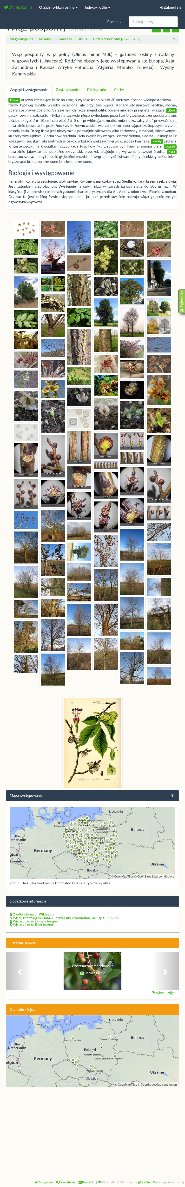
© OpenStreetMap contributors (154, 876)
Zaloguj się (172, 7)
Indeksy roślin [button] (96, 7)
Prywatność (67, 1182)
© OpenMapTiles (123, 876)
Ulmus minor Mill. (116, 39)
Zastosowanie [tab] (67, 89)
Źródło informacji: (33, 914)
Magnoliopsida (21, 39)
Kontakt (87, 1182)
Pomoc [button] (113, 21)
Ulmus (82, 39)
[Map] (92, 843)
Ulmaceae (64, 39)
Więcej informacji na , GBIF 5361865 (68, 918)
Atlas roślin (20, 7)
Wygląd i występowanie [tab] (29, 89)
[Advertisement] (92, 1125)
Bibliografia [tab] (96, 89)
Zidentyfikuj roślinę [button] (59, 7)
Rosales (45, 39)
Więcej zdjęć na (35, 921)
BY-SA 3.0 (148, 1182)
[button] (19, 971)
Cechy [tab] (119, 89)
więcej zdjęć (165, 992)
